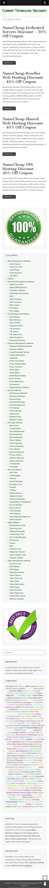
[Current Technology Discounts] (24, 9)
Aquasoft (25, 691)
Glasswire (27, 723)
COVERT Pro (19, 707)
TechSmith (34, 788)
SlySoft (32, 779)
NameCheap (21, 749)
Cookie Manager (16, 481)
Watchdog (35, 799)
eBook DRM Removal (18, 287)
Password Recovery (17, 340)
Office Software (16, 299)
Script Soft (31, 776)
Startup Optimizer (16, 461)
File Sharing (14, 408)
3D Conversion (15, 564)
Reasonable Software (29, 772)
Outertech (9, 758)
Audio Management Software (19, 261)
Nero (27, 749)
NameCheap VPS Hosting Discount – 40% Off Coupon (20, 168)
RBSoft (41, 767)
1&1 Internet (10, 686)
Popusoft (35, 762)
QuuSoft (21, 767)
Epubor (34, 716)
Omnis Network (12, 756)
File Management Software (18, 314)
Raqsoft (35, 767)
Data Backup (15, 317)
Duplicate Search (16, 326)
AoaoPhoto (12, 691)
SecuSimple (11, 779)
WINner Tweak (12, 804)
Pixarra (14, 762)
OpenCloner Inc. (36, 756)
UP (45, 878)
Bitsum (31, 698)
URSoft (40, 793)
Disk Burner (14, 540)
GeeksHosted (30, 721)
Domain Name (15, 399)
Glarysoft (21, 723)
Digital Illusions (35, 709)
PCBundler (10, 760)
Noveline (10, 753)
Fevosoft (29, 719)
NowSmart (17, 753)
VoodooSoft (11, 797)
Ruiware (8, 776)
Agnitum (33, 686)
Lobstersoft (15, 742)
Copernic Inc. (9, 707)
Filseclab (36, 719)
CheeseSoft (11, 705)
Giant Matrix (13, 723)
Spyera (7, 783)
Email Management (17, 405)
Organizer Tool (15, 549)
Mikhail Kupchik (18, 746)
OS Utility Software (15, 423)
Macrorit (20, 744)
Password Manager (17, 499)
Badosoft (30, 695)
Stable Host (15, 783)
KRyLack (8, 739)
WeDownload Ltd (30, 802)
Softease (28, 781)
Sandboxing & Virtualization (20, 502)
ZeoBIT (14, 806)
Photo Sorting (15, 378)
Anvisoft (40, 688)
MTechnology (34, 746)
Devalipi (20, 709)
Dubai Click (25, 712)
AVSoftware (22, 695)
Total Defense (17, 790)
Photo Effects (15, 373)
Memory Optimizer (17, 452)
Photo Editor (14, 370)
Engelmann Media (13, 716)
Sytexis (27, 788)
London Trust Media (27, 742)
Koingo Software (36, 737)
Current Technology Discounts (27, 883)
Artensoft (37, 691)
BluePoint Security (11, 700)
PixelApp (20, 762)
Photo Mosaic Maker (18, 376)
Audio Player (15, 270)
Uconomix (16, 793)
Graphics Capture (17, 349)
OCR (11, 296)
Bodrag (30, 700)
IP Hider (13, 490)
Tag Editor (14, 276)
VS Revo (21, 799)
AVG (12, 695)
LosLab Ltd (38, 742)
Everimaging (10, 719)
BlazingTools (38, 698)
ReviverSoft (26, 774)
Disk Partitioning (16, 437)
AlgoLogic (9, 688)
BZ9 (33, 702)
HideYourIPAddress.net (35, 728)
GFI (42, 721)
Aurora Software (20, 693)
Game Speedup (16, 443)
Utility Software (13, 522)
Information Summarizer (19, 293)
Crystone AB (28, 707)
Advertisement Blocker (18, 393)
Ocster (39, 753)
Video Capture (15, 575)
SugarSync (29, 786)
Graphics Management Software (20, 343)
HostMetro (29, 730)
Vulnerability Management (20, 517)
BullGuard (9, 702)
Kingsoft (28, 737)
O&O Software (32, 753)
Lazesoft (35, 739)
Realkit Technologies (15, 769)
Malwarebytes (28, 744)
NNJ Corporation (35, 751)
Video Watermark (16, 593)
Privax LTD (32, 765)
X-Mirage (28, 804)
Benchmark (14, 425)
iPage (18, 735)
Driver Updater (15, 440)
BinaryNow (24, 698)
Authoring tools (15, 528)
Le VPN (41, 739)
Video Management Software (19, 561)
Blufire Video (22, 700)
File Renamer (15, 329)
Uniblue (35, 793)
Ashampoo (10, 693)
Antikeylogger (15, 475)
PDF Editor (14, 308)
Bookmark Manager (17, 396)
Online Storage (15, 411)
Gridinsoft (34, 725)
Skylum (27, 779)
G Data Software (19, 721)
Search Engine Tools (18, 555)
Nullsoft (24, 753)
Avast (35, 693)
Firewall (13, 487)
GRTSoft (41, 725)
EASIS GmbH (34, 712)
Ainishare (40, 686)
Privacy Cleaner (16, 455)
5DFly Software (19, 686)
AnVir (36, 688)
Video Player (15, 587)
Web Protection (16, 519)
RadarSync (28, 767)
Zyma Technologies (24, 809)
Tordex (10, 790)
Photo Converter (16, 367)
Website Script (15, 417)
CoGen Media (37, 705)
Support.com (38, 786)
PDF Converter (15, 302)
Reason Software (29, 769)
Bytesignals (27, 702)
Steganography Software (19, 387)
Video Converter (16, 578)
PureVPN (40, 765)
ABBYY (27, 686)
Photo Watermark (16, 381)
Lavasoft (29, 739)
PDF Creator (15, 305)
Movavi (26, 746)
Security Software (15, 470)
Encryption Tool (16, 484)
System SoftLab (19, 788)
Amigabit (22, 688)
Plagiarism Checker (17, 552)
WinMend (40, 802)
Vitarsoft (35, 795)
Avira (16, 695)
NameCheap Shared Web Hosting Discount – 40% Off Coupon (23, 123)
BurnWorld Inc (18, 702)
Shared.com (20, 779)
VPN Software (15, 514)
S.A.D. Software (17, 776)
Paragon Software (19, 758)
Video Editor (14, 581)
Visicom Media (27, 795)
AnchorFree (29, 688)
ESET (40, 716)
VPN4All (18, 797)
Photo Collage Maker (18, 364)
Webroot (21, 802)
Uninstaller (14, 467)
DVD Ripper (14, 569)
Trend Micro (27, 790)
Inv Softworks (31, 732)
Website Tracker (16, 420)
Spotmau (40, 781)
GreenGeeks (9, 725)
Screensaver (15, 384)
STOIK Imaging (31, 783)
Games (12, 543)
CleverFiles (28, 705)
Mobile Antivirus (16, 493)
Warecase (28, 799)
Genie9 (37, 721)
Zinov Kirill (35, 806)
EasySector (22, 714)
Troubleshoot (15, 464)
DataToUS (13, 709)
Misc (11, 546)
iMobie (9, 732)
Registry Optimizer (17, 458)
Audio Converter (16, 267)
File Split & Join (16, 334)
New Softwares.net (22, 751)
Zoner (42, 806)
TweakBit (9, 793)
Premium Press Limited (20, 765)
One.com (27, 756)
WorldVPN (21, 804)
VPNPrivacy (14, 799)
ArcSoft (31, 691)
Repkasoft (17, 774)
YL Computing (37, 804)
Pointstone (27, 762)
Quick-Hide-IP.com (12, 767)
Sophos (34, 781)
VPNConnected (27, 797)
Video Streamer (16, 590)
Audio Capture (15, 264)
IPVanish (23, 735)
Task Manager (15, 511)
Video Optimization (17, 584)
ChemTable (20, 705)
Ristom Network (35, 774)
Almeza (15, 688)
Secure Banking (16, 505)
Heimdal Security (12, 728)
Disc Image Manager (18, 537)
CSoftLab (36, 707)
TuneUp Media (36, 790)
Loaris (9, 742)
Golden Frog (36, 723)
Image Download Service (19, 352)
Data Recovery (15, 320)
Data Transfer (15, 323)
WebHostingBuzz (12, 802)
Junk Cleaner (15, 449)
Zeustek (19, 806)
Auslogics (29, 693)
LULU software (12, 744)
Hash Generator (16, 337)
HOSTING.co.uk (20, 730)
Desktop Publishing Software (21, 346)
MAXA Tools (38, 744)
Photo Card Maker (17, 361)
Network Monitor (16, 496)
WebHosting (14, 414)
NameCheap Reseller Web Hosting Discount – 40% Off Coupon (23, 77)
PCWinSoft (18, 760)
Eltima (39, 714)
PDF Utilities (14, 311)
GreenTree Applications (22, 725)
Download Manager (17, 402)
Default (10, 279)
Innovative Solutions (19, 732)
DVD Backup (15, 566)
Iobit (37, 732)
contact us (28, 865)
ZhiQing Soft (27, 806)
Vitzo (40, 795)
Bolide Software (38, 700)
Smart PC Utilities (18, 781)
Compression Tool (17, 534)
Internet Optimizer (17, 446)
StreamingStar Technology (16, 786)
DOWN (45, 884)
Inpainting (13, 358)
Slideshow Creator (17, 572)
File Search (14, 331)
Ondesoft (21, 756)
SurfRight (10, 788)
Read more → (9, 63)
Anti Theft (13, 472)
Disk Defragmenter (17, 431)
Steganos (22, 783)
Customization (15, 428)
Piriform (36, 760)
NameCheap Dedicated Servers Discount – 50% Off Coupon (24, 31)
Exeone (17, 719)
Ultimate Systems (26, 793)
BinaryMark (16, 698)
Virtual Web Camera (18, 596)
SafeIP (25, 776)
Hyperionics (38, 730)
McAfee (10, 746)
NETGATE (33, 749)
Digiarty (26, 709)
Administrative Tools (17, 525)
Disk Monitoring (16, 434)
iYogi (38, 735)
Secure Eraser (15, 508)
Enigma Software (26, 716)
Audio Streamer (16, 273)
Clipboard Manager (17, 531)
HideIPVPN (22, 728)
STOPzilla (40, 783)
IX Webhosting (32, 735)
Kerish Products (19, 737)
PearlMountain (28, 760)
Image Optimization (17, 355)
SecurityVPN (39, 776)
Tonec (40, 788)
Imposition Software (17, 290)
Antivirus (13, 478)
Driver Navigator (15, 712)
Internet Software (14, 390)
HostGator (10, 730)
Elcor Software (31, 714)
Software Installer (16, 558)
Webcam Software (17, 599)
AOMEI (19, 691)
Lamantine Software (19, 739)
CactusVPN (39, 702)
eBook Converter (16, 284)
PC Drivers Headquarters (34, 758)
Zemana (8, 806)
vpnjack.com (37, 797)
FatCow (23, 719)
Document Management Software (21, 282)
